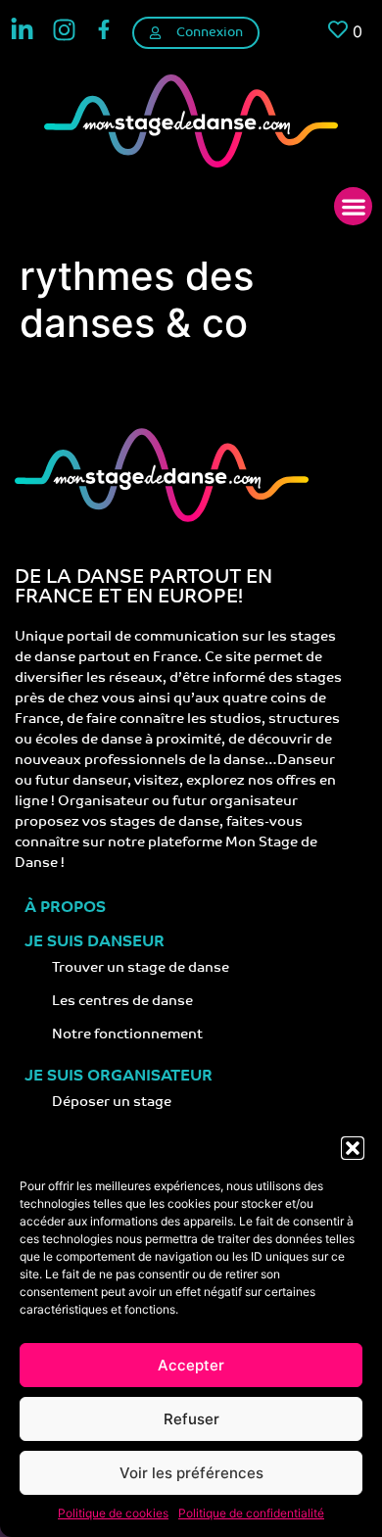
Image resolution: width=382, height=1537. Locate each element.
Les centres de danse (122, 1001)
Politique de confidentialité (251, 1513)
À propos (65, 908)
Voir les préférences (191, 1473)
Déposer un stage (111, 1102)
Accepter (191, 1365)
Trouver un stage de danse (140, 968)
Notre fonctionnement (127, 1035)
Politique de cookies (113, 1513)
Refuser (191, 1419)
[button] (352, 1148)
